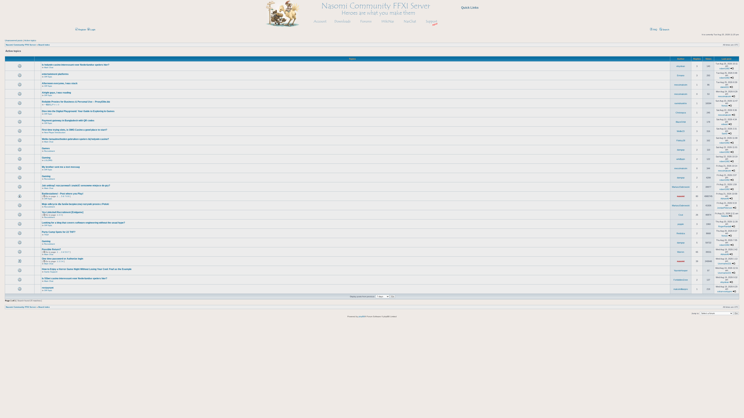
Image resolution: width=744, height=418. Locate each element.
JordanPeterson (724, 208)
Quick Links (470, 7)
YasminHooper (681, 270)
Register (82, 29)
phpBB (362, 316)
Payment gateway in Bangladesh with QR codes (68, 120)
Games (46, 148)
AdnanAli (725, 198)
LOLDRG (48, 160)
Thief (46, 235)
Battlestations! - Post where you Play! (62, 193)
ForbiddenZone (680, 280)
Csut (681, 215)
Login (92, 29)
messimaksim (680, 85)
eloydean (680, 66)
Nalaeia (724, 216)
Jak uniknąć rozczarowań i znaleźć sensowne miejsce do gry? (76, 185)
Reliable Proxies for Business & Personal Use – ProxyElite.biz (76, 101)
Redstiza (681, 233)
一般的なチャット (52, 105)
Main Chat (48, 67)
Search (665, 29)
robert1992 (724, 68)
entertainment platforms (55, 74)
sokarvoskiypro (724, 291)
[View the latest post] (732, 68)
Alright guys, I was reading (56, 92)
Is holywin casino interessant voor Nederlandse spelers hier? (75, 64)
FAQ (654, 29)
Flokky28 (680, 140)
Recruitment (49, 151)
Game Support (50, 272)
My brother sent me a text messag (61, 167)
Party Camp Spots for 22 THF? (58, 232)
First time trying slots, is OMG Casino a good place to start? (74, 129)
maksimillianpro (680, 289)
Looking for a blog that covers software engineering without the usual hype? (83, 222)
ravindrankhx (680, 103)
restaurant (47, 287)
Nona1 (725, 105)
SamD (725, 133)
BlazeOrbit (681, 122)
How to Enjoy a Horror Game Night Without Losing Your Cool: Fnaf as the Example (87, 269)
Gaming (46, 157)
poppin (681, 224)
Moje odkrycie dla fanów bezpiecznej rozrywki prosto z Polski (75, 204)
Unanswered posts (14, 40)
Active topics (30, 40)
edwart (724, 124)
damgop (681, 150)
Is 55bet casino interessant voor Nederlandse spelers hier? (74, 278)
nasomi (681, 196)
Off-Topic (48, 77)
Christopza (681, 112)
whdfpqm (680, 159)
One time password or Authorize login (62, 258)
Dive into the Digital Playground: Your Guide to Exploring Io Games (78, 111)
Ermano (680, 75)
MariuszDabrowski (681, 187)
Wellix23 (681, 131)
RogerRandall (724, 226)
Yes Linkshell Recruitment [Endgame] (62, 212)
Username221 (724, 263)
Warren (680, 252)
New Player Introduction (54, 132)
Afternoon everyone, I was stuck (60, 83)
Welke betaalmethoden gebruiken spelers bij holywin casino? (75, 139)
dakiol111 (724, 87)
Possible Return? (51, 249)
